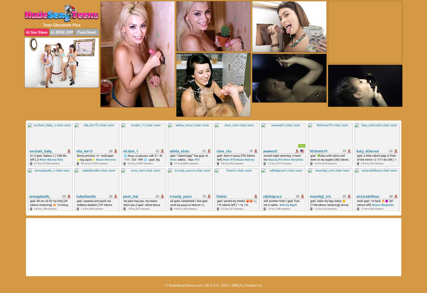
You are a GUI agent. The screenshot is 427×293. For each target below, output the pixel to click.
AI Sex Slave (36, 32)
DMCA (237, 285)
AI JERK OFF (61, 32)
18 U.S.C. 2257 (217, 285)
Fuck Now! (87, 32)
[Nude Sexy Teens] (61, 13)
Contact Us (253, 285)
